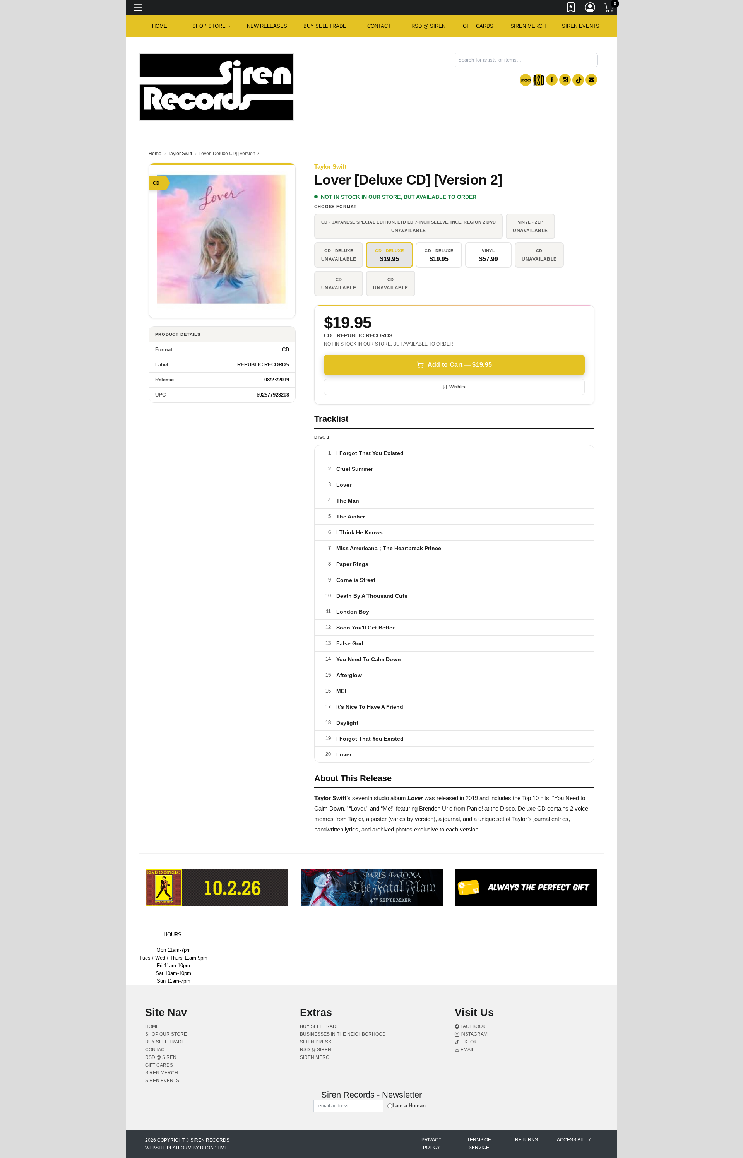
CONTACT (379, 26)
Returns (526, 1140)
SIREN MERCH (528, 26)
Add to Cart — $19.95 (460, 364)
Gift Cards (478, 26)
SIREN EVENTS (580, 26)
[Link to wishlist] (571, 9)
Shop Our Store (166, 1034)
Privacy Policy (431, 1143)
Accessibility (574, 1140)
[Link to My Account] (590, 9)
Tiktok (468, 1042)
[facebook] (551, 79)
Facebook (472, 1026)
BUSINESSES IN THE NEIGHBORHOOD (343, 1034)
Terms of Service (479, 1143)
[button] (211, 26)
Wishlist (458, 387)
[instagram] (565, 79)
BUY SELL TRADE (324, 26)
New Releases (267, 26)
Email (466, 1049)
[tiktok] (578, 80)
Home (155, 153)
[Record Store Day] (538, 80)
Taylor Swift (180, 153)
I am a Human (409, 1105)
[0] (610, 9)
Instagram (473, 1034)
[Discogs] (525, 80)
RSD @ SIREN (428, 26)
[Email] (591, 79)
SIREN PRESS (315, 1042)
